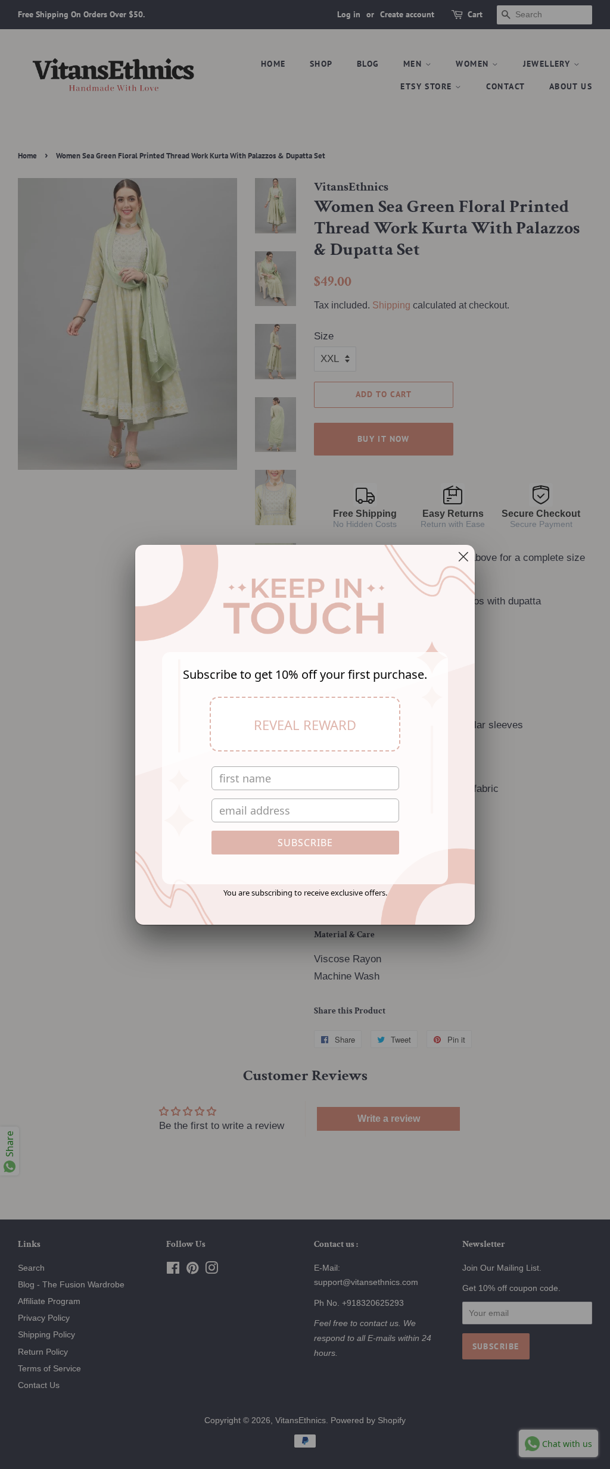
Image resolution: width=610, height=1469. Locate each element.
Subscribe (305, 842)
